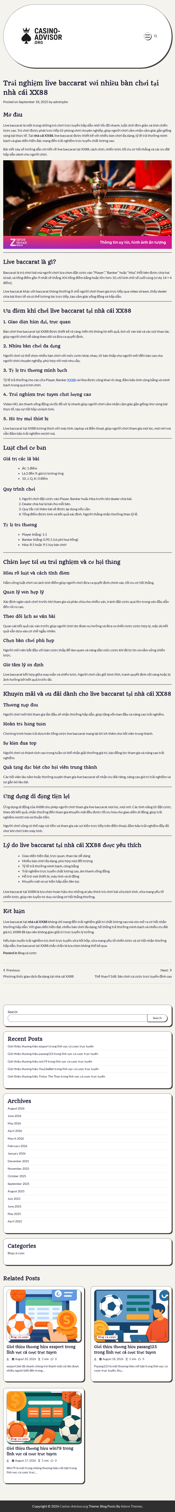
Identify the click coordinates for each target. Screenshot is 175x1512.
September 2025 (18, 1183)
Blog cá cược (27, 953)
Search (13, 1012)
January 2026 (17, 1153)
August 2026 (16, 1108)
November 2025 (18, 1168)
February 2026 (17, 1146)
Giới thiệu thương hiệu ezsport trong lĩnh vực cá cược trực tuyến (51, 1046)
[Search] (155, 36)
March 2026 (16, 1138)
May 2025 (14, 1214)
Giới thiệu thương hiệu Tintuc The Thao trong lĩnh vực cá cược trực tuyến (56, 1076)
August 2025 (16, 1191)
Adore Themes (131, 1506)
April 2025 (15, 1221)
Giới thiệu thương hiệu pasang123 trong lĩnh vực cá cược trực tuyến (53, 1054)
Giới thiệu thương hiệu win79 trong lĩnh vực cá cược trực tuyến (50, 1061)
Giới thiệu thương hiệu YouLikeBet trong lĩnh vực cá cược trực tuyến (53, 1069)
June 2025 (14, 1206)
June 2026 (14, 1116)
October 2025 (17, 1176)
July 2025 (14, 1198)
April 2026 (15, 1131)
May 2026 (14, 1123)
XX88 (71, 380)
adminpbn (60, 102)
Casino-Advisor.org (74, 1506)
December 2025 (18, 1161)
